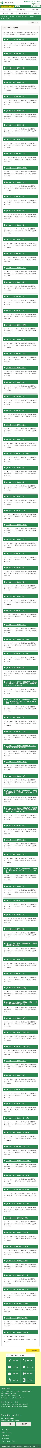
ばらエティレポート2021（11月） (16, 1018)
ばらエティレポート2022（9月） (16, 825)
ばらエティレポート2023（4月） (16, 625)
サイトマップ (5, 1429)
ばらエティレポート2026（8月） (16, 39)
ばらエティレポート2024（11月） (16, 339)
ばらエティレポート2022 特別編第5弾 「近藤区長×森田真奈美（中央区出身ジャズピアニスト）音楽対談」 (21, 792)
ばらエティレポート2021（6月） (16, 1103)
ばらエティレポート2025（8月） (16, 210)
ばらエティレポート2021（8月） (16, 1075)
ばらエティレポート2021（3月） (16, 929)
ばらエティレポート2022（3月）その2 (17, 639)
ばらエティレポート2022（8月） (16, 840)
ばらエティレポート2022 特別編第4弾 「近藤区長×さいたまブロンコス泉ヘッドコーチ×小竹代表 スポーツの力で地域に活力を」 (21, 809)
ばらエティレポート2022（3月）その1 (17, 653)
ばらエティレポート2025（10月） (16, 182)
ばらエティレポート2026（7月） (16, 53)
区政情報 (18, 16)
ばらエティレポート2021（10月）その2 (18, 1032)
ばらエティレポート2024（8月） (16, 382)
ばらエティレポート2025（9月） (16, 196)
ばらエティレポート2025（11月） (16, 168)
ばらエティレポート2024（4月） (16, 439)
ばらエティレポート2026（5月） (16, 82)
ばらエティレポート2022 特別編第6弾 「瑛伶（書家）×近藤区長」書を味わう (21, 746)
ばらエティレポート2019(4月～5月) (17, 1246)
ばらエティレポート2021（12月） (16, 988)
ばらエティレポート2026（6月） (16, 68)
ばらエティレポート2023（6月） (16, 596)
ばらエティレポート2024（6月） (16, 410)
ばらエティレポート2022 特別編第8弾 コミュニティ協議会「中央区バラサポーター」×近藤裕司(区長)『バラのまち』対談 (21, 683)
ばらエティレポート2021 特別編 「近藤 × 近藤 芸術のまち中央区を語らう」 (21, 1003)
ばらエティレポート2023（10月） (16, 539)
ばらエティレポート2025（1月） (16, 139)
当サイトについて (7, 1432)
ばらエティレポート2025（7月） (16, 225)
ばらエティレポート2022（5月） (16, 900)
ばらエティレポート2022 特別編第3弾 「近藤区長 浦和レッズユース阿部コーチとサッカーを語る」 (21, 870)
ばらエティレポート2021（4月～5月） (17, 1118)
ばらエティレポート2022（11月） (16, 762)
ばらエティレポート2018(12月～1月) (17, 1275)
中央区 (12, 16)
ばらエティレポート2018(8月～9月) (17, 1303)
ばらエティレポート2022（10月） (16, 776)
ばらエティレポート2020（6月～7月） (17, 1189)
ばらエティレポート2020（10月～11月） (18, 1161)
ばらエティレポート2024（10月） (16, 353)
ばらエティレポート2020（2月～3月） (17, 1132)
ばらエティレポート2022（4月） (16, 915)
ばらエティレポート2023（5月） (16, 610)
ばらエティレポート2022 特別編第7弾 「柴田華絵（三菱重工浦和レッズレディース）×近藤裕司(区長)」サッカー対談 (21, 701)
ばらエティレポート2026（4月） (16, 96)
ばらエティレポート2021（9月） (16, 1061)
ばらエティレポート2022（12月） (16, 731)
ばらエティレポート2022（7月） (16, 854)
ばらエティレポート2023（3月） (16, 468)
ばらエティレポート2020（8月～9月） (17, 1175)
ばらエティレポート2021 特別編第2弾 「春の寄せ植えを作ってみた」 (21, 944)
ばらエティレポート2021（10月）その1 (18, 1046)
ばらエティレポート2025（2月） (16, 125)
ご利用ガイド (5, 1435)
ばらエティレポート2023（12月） (16, 510)
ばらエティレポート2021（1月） (16, 973)
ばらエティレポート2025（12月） (16, 153)
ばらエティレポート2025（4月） (16, 268)
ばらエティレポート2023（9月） (16, 553)
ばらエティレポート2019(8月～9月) (17, 1218)
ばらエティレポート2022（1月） (16, 717)
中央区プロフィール (29, 16)
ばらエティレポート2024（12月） (16, 325)
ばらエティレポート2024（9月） (16, 368)
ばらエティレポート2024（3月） (16, 282)
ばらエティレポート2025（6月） (16, 239)
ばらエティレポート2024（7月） (16, 396)
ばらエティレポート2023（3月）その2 (17, 453)
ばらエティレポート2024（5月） (16, 425)
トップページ (4, 16)
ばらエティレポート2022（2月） (16, 668)
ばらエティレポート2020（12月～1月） (18, 1146)
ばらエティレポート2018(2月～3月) (17, 1261)
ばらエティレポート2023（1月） (16, 496)
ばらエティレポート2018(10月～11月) (17, 1289)
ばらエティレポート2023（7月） (16, 582)
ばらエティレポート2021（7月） (16, 1089)
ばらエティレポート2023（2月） (16, 482)
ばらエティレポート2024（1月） (16, 310)
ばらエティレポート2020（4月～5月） (17, 1204)
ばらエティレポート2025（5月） (16, 253)
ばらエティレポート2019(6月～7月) (17, 1232)
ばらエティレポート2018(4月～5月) (17, 1332)
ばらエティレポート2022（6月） (16, 886)
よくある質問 (5, 1438)
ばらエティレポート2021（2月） (16, 959)
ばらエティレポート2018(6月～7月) (17, 1318)
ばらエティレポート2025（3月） (16, 111)
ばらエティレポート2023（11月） (16, 525)
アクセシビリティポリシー (9, 1441)
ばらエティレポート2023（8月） (16, 567)
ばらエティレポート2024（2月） (16, 296)
